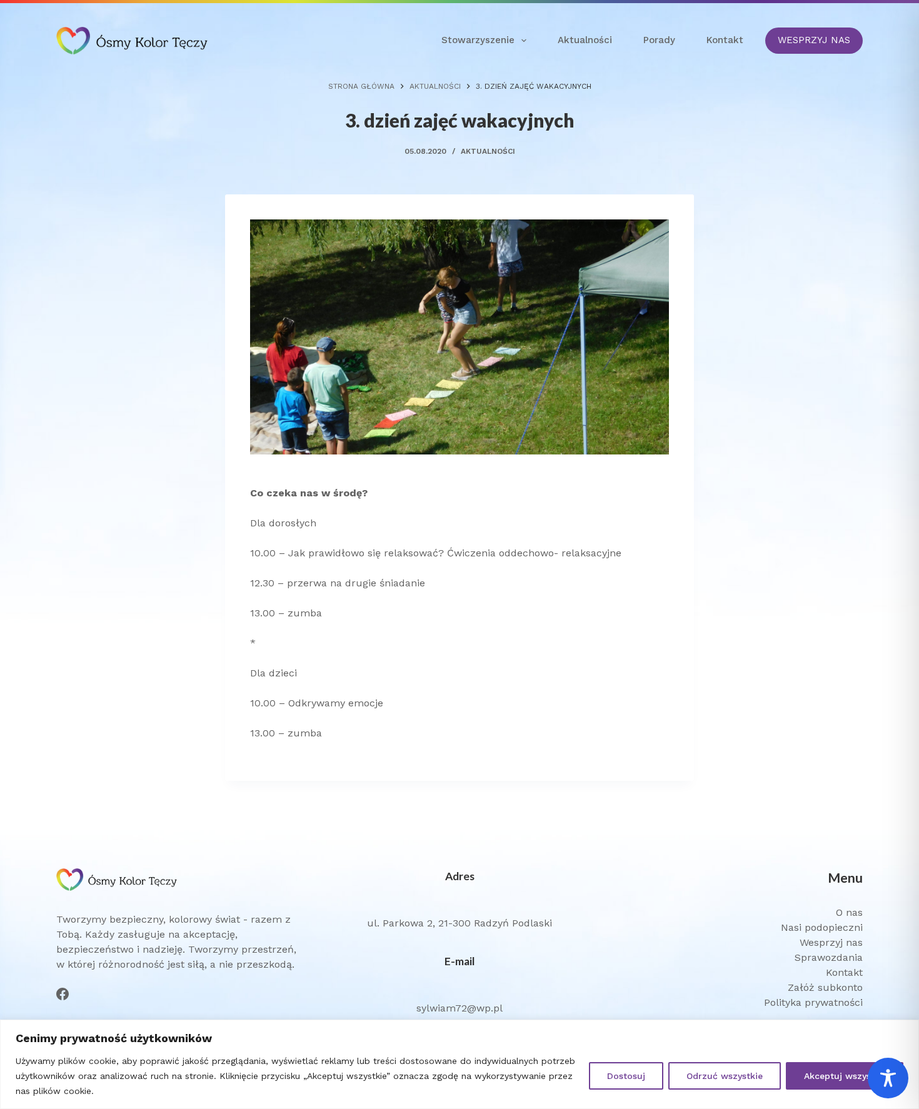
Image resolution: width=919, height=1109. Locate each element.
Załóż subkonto (825, 987)
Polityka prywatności (813, 1002)
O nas (849, 912)
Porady (659, 40)
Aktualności (585, 40)
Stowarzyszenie (478, 40)
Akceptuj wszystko (844, 1076)
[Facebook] (62, 994)
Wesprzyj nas (831, 942)
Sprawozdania (829, 957)
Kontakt (724, 40)
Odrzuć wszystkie (724, 1076)
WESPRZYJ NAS (814, 40)
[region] (459, 1064)
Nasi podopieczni (822, 927)
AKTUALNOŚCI (488, 151)
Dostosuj (626, 1076)
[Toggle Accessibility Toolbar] (888, 1078)
